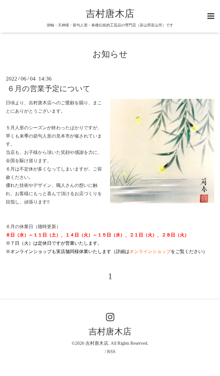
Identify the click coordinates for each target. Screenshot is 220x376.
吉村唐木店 (110, 13)
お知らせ (110, 54)
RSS (111, 351)
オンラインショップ (150, 251)
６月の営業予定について (49, 89)
